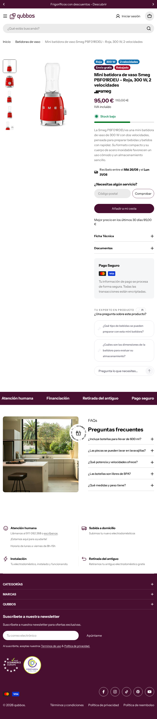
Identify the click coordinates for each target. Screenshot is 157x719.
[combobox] (78, 28)
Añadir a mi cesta (124, 208)
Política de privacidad (103, 705)
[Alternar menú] (5, 16)
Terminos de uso (51, 646)
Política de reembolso (138, 705)
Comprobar (143, 193)
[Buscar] (148, 28)
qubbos (19, 705)
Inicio (7, 42)
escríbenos (51, 533)
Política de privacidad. (77, 646)
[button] (4, 4)
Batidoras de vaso (27, 42)
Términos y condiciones (67, 705)
